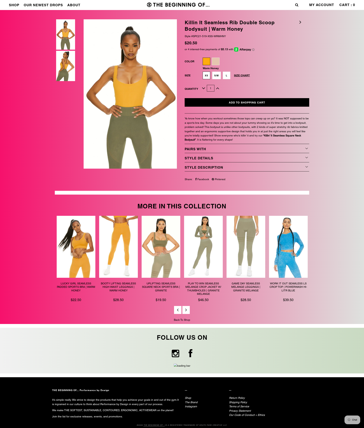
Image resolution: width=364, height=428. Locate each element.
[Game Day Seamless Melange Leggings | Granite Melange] (246, 247)
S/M (216, 75)
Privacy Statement (240, 410)
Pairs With (195, 149)
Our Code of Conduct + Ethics (247, 414)
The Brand (191, 402)
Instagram (191, 406)
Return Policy (237, 397)
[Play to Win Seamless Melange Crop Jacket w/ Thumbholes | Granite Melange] (203, 247)
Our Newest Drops (43, 5)
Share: (189, 179)
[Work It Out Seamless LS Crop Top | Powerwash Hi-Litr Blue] (288, 247)
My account (321, 5)
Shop (14, 5)
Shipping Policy (238, 402)
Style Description (204, 167)
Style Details (199, 158)
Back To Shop (182, 319)
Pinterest (219, 179)
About (73, 5)
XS (206, 75)
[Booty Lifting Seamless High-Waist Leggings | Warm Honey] (118, 247)
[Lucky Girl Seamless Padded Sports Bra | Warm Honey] (76, 247)
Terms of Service (239, 406)
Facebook (203, 179)
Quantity (191, 88)
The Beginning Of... (154, 425)
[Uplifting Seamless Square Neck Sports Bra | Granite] (161, 247)
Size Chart (242, 75)
